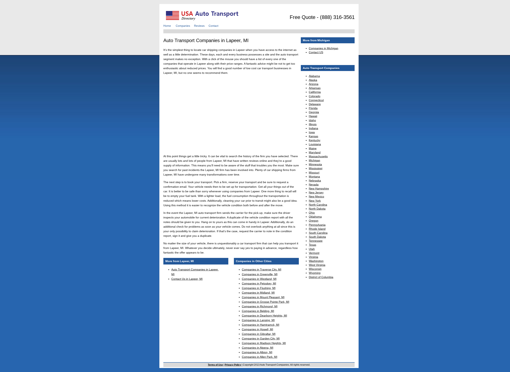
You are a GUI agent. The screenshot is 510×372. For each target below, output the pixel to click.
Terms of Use (215, 365)
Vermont (314, 253)
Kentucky (314, 140)
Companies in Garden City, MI (261, 338)
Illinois (313, 124)
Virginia (313, 257)
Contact (213, 25)
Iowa (312, 132)
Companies (183, 25)
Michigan (314, 160)
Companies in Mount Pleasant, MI (263, 297)
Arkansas (315, 88)
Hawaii (313, 116)
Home (167, 25)
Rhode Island (317, 228)
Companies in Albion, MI (257, 352)
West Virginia (317, 264)
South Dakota (317, 236)
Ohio (312, 212)
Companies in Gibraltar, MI (259, 333)
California (315, 92)
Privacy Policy (233, 365)
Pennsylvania (317, 224)
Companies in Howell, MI (257, 329)
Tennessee (316, 240)
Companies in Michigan (323, 48)
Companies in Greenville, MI (260, 274)
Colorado (314, 96)
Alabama (314, 76)
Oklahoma (315, 216)
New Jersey (316, 192)
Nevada (314, 184)
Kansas (313, 136)
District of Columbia (321, 277)
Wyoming (315, 272)
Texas (312, 244)
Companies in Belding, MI (258, 311)
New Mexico (316, 196)
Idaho (312, 120)
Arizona (313, 84)
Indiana (313, 128)
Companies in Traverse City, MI (261, 269)
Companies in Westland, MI (259, 278)
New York (315, 200)
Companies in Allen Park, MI (259, 356)
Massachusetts (318, 156)
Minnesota (315, 164)
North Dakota (317, 208)
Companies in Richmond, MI (260, 306)
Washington (316, 260)
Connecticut (316, 100)
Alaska (313, 80)
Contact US (316, 52)
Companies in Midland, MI (258, 292)
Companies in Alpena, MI (257, 347)
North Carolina (318, 204)
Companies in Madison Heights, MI (264, 343)
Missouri (314, 172)
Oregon (313, 220)
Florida (313, 108)
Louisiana (315, 144)
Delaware (315, 104)
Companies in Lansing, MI (258, 320)
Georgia (314, 112)
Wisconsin (315, 268)
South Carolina (318, 232)
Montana (314, 176)
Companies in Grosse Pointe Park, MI (265, 301)
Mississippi (315, 168)
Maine (313, 148)
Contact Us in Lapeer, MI (187, 278)
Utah (312, 249)
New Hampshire (319, 188)
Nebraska (315, 180)
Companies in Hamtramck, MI (260, 324)
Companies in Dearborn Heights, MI (264, 315)
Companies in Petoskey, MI (259, 283)
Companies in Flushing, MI (259, 288)
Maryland (315, 152)
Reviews (199, 25)
